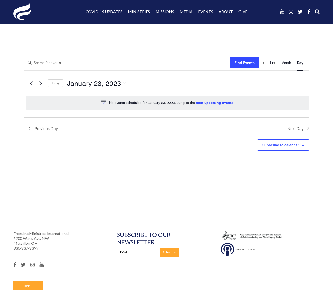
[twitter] (300, 12)
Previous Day (46, 128)
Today (55, 83)
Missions (165, 11)
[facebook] (308, 12)
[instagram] (291, 12)
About (226, 11)
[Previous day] (31, 83)
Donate (28, 285)
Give (242, 11)
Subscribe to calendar (280, 144)
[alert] (168, 102)
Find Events (245, 62)
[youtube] (282, 12)
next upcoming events (214, 102)
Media (186, 11)
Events (205, 11)
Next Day (295, 128)
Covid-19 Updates (104, 11)
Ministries (139, 11)
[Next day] (41, 83)
